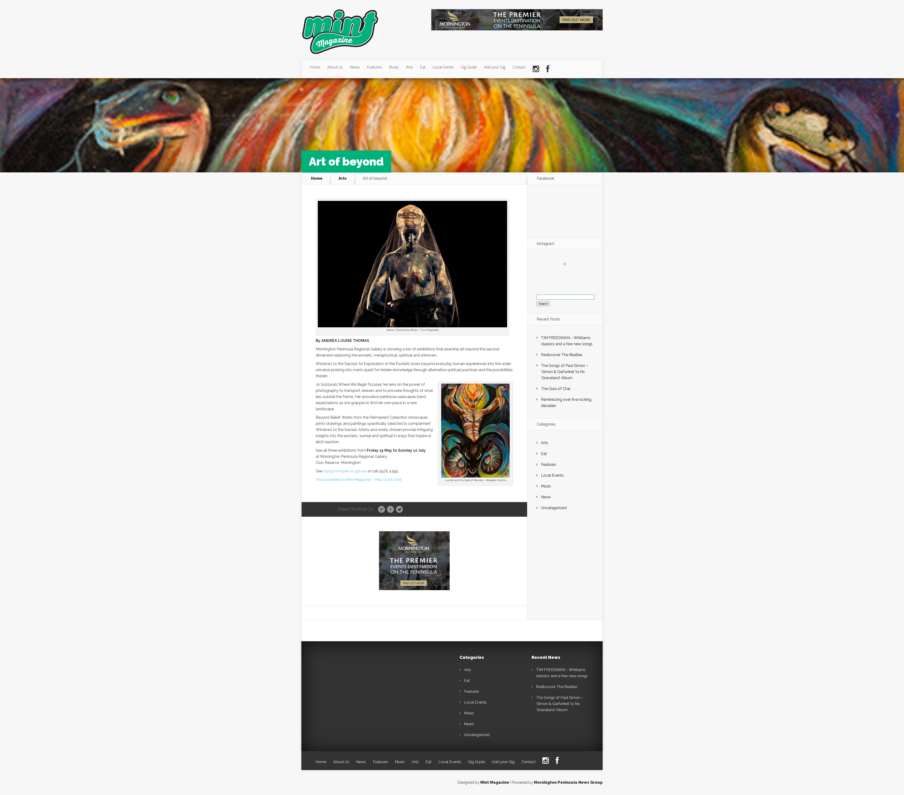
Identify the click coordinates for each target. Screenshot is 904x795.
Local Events (443, 67)
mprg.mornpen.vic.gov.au (345, 471)
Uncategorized (554, 508)
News (355, 67)
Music (394, 67)
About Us (335, 67)
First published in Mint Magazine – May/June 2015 (358, 479)
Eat (422, 67)
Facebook (390, 509)
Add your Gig (494, 67)
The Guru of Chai (555, 388)
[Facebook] (548, 69)
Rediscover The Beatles (561, 355)
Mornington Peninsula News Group (568, 782)
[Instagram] (536, 69)
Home (315, 67)
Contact (519, 67)
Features (374, 67)
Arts (409, 67)
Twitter (399, 509)
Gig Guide (469, 67)
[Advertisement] (348, 684)
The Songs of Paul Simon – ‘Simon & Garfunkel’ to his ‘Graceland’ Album (564, 371)
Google (381, 509)
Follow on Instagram (567, 272)
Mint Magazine (494, 782)
